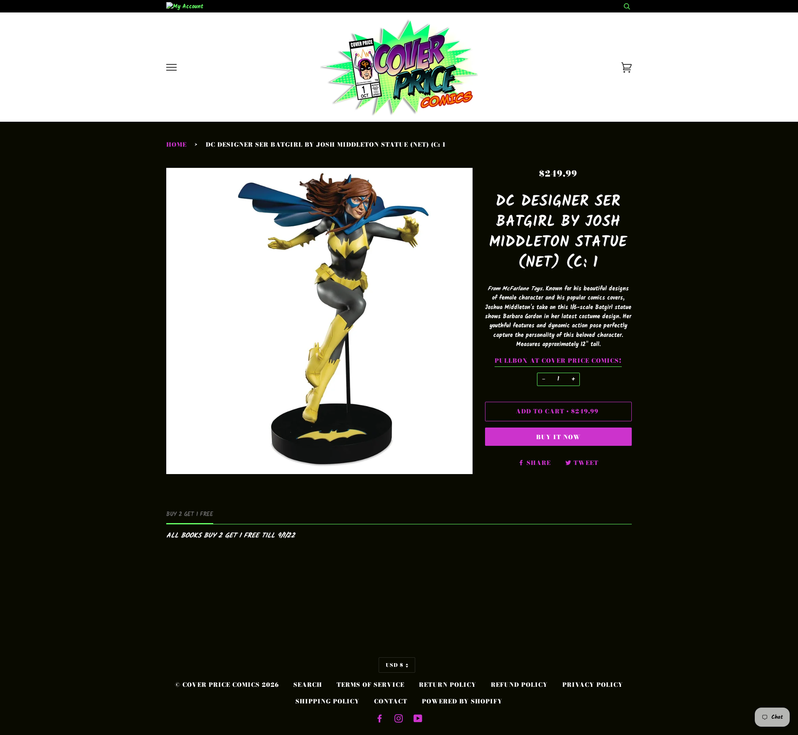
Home (176, 144)
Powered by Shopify (462, 701)
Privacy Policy (592, 684)
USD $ (395, 665)
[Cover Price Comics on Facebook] (379, 719)
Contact (390, 701)
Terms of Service (370, 684)
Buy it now (558, 437)
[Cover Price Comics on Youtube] (418, 719)
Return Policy (447, 684)
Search (307, 684)
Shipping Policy (328, 701)
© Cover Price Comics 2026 (227, 684)
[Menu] (171, 67)
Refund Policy (519, 684)
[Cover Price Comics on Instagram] (398, 719)
